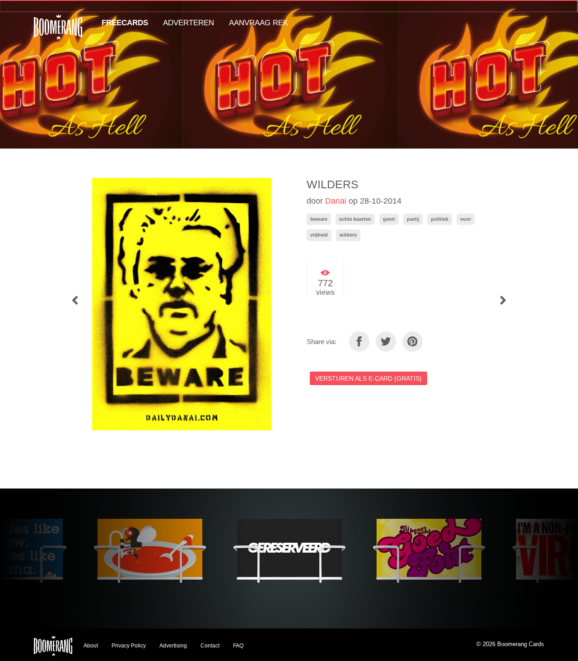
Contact (209, 645)
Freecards (125, 23)
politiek (439, 219)
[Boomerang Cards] (58, 33)
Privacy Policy (129, 645)
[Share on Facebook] (359, 341)
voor (465, 219)
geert (389, 219)
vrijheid (319, 234)
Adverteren (188, 23)
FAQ (238, 645)
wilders (348, 234)
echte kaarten (355, 219)
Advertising (173, 645)
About (91, 645)
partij (413, 219)
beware (318, 219)
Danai (335, 200)
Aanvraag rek (258, 23)
